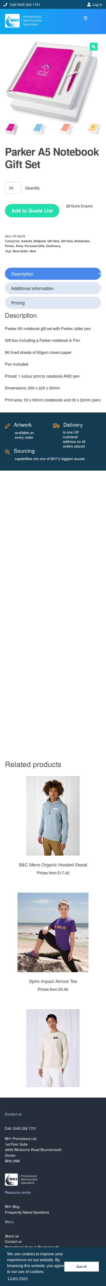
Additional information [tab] (32, 288)
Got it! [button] (81, 1267)
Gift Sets (53, 241)
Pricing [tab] (18, 302)
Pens (19, 246)
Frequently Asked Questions (27, 1212)
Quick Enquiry (81, 205)
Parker (10, 246)
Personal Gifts (35, 246)
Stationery (53, 246)
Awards (26, 241)
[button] (85, 18)
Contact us (13, 1241)
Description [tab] (22, 273)
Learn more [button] (18, 1278)
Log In (97, 4)
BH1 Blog (12, 1206)
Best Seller (20, 251)
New (33, 251)
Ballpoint (40, 241)
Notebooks (82, 241)
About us (12, 1235)
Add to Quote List (32, 210)
